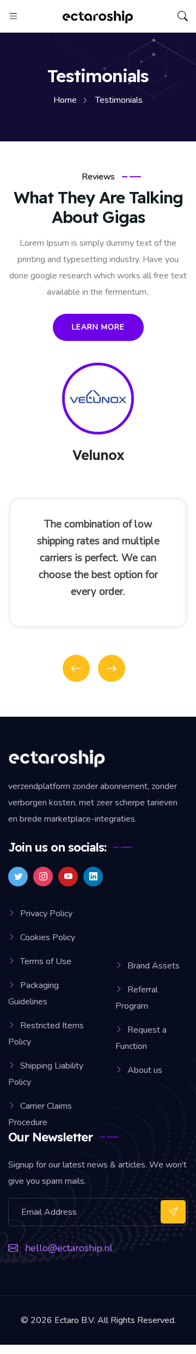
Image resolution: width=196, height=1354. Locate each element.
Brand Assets (153, 966)
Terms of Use (45, 961)
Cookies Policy (47, 937)
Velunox (98, 454)
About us (144, 1070)
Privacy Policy (46, 914)
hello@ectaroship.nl (69, 1247)
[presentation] (76, 668)
